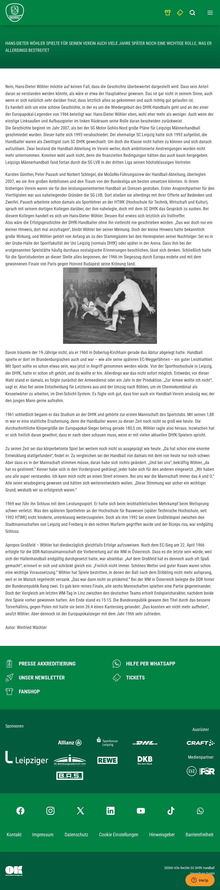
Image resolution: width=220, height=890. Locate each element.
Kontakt (14, 834)
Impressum (43, 834)
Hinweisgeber (162, 834)
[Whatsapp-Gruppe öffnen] (200, 810)
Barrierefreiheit (199, 834)
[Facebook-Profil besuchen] (20, 811)
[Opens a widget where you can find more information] (200, 880)
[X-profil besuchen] (80, 811)
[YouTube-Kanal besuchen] (141, 811)
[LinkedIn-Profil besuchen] (111, 811)
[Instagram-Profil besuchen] (50, 811)
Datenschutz (76, 834)
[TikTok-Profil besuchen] (171, 811)
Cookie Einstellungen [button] (118, 834)
